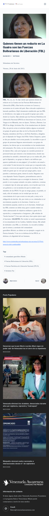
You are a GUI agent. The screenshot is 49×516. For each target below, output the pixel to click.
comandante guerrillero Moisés (14, 256)
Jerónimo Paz (9, 271)
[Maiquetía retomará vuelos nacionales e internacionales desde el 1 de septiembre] (24, 435)
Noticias (16, 56)
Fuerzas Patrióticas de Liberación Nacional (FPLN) (21, 266)
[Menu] (45, 4)
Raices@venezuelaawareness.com (22, 510)
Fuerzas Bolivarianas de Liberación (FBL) (18, 261)
